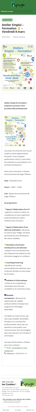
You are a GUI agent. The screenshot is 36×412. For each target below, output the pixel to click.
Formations (7, 20)
